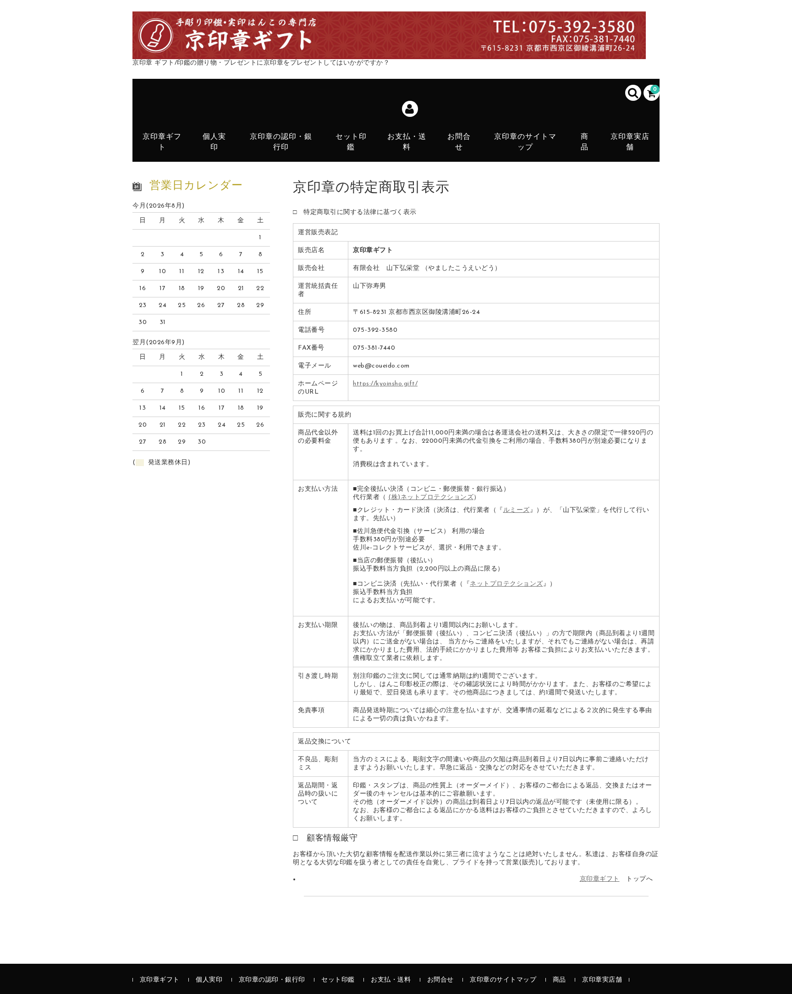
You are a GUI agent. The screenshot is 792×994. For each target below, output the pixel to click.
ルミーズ (516, 510)
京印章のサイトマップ (525, 142)
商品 (584, 142)
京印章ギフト (162, 142)
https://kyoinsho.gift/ (385, 383)
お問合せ (459, 142)
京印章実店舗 (629, 142)
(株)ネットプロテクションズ (430, 497)
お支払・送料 (406, 142)
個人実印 (214, 142)
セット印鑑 (351, 142)
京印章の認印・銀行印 (281, 142)
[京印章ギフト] (389, 49)
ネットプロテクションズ (506, 584)
